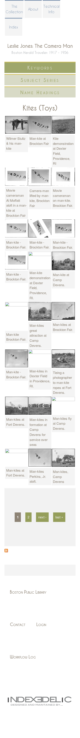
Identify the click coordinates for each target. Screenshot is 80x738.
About (33, 9)
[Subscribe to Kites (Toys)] (6, 551)
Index (13, 27)
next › (42, 517)
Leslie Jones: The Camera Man (40, 46)
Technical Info (51, 9)
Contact (17, 624)
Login (41, 624)
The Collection (14, 9)
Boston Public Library (28, 592)
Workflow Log (23, 656)
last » (59, 517)
